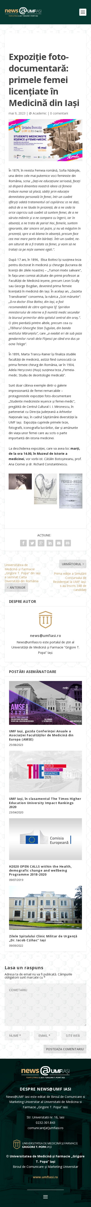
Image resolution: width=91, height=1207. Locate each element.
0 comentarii (59, 113)
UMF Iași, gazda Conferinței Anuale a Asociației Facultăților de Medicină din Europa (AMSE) (41, 735)
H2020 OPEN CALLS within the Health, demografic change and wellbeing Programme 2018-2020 (40, 870)
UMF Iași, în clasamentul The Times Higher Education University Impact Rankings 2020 (45, 803)
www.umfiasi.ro (45, 1177)
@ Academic (38, 113)
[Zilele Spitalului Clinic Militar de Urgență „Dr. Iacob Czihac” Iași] (45, 908)
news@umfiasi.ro (45, 635)
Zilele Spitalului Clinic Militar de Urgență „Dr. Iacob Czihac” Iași (43, 938)
